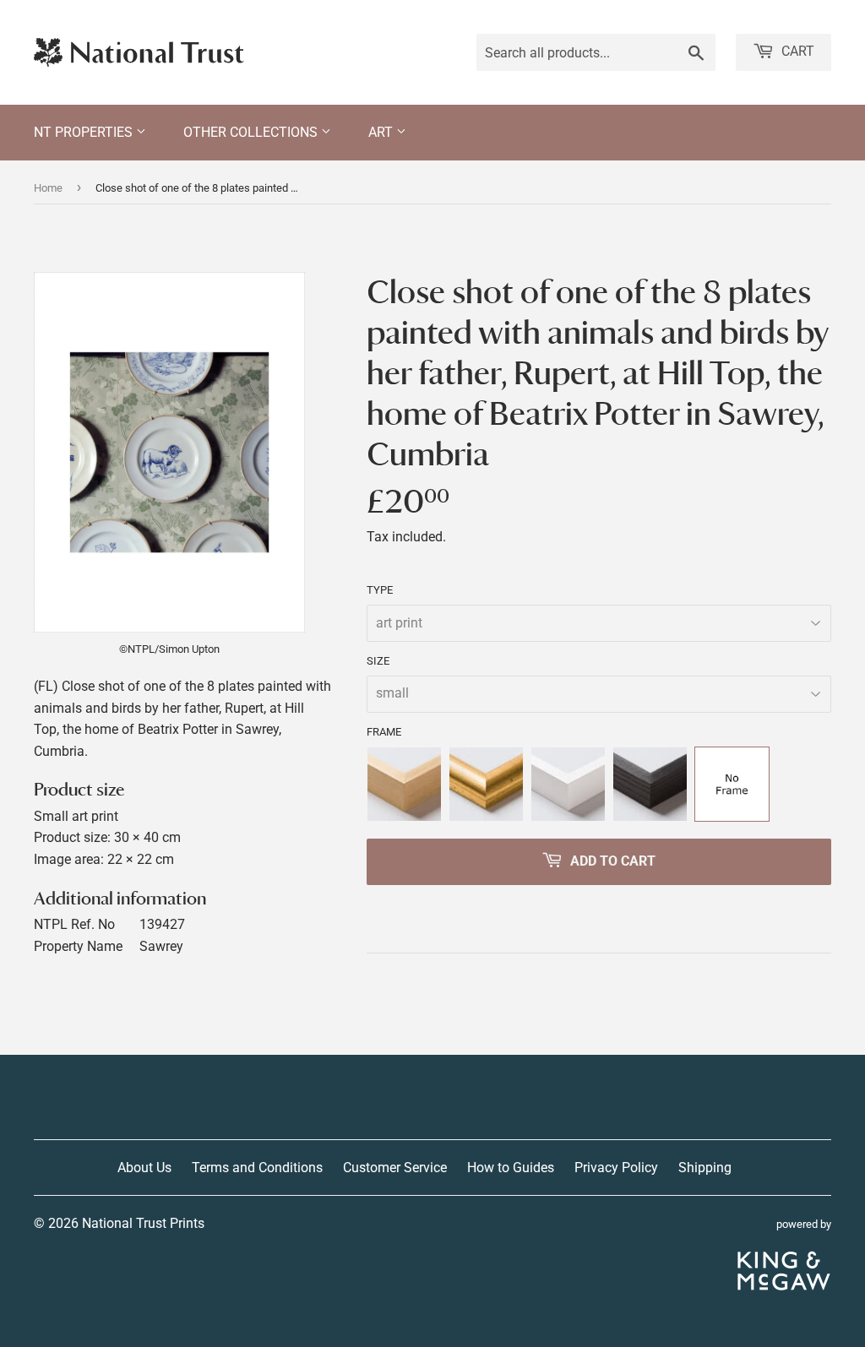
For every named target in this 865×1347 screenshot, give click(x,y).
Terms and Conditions (257, 1168)
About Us (144, 1168)
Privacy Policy (616, 1168)
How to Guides (510, 1168)
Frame (384, 731)
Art (382, 132)
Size (378, 660)
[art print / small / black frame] (650, 784)
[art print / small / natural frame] (404, 784)
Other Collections (252, 132)
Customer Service (395, 1168)
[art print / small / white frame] (568, 784)
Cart (796, 51)
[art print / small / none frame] (732, 784)
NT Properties (85, 132)
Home (48, 188)
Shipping (705, 1168)
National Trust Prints (143, 1223)
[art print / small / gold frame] (486, 784)
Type (380, 590)
